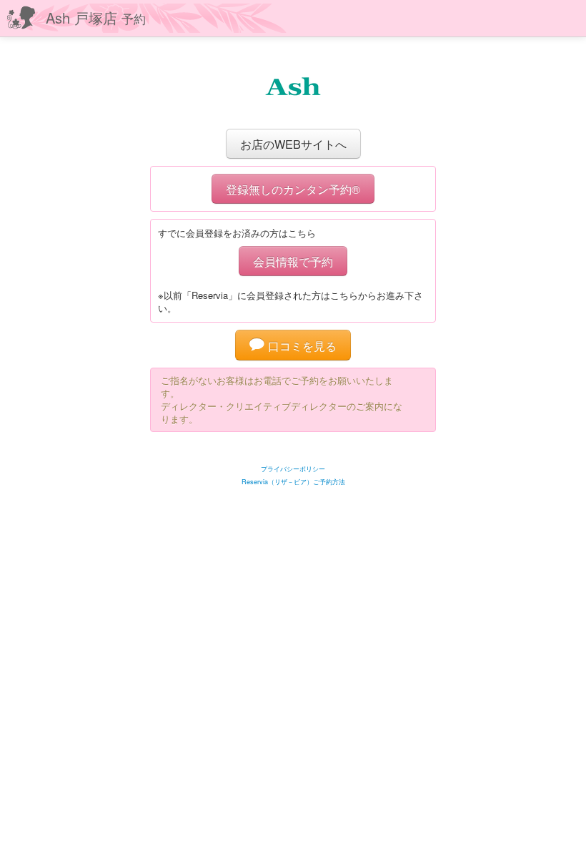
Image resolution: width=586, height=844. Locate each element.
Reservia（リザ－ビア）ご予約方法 (293, 481)
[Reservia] (293, 451)
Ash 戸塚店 (96, 17)
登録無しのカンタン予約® (293, 188)
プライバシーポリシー (293, 468)
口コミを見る (300, 345)
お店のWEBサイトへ (293, 143)
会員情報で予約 (293, 261)
